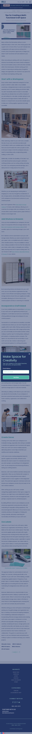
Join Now (16, 377)
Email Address (6, 368)
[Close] (29, 354)
